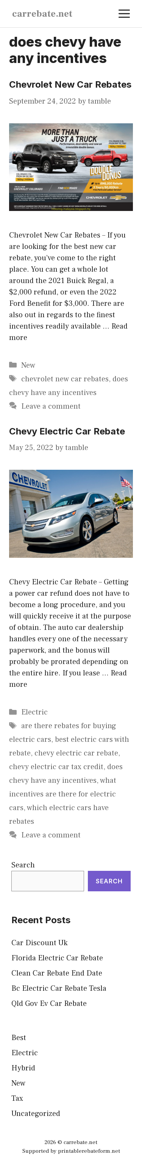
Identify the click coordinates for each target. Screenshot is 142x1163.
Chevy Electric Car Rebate (67, 431)
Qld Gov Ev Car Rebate (49, 1004)
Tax (17, 1098)
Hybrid (23, 1068)
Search (23, 865)
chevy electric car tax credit (56, 767)
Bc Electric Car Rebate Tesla (58, 988)
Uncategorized (35, 1114)
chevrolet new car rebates (65, 379)
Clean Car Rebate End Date (56, 973)
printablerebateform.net (89, 1151)
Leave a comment (51, 406)
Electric (34, 712)
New (28, 365)
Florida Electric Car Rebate (57, 958)
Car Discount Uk (39, 943)
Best (18, 1038)
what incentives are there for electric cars (62, 794)
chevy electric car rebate (76, 753)
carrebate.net (42, 14)
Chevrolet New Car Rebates (70, 84)
